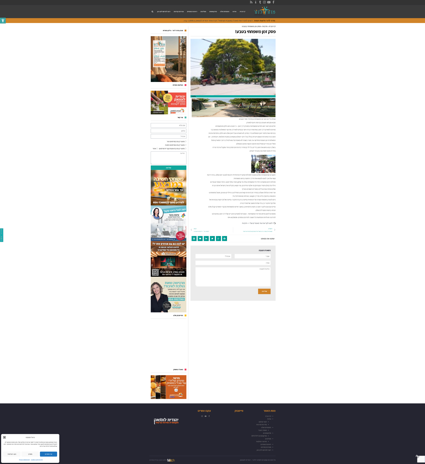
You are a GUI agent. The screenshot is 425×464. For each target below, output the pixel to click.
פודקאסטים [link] (267, 433)
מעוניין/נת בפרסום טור (176, 141)
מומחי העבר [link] (262, 430)
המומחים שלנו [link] (266, 427)
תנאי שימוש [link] (263, 422)
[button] (4, 437)
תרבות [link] (264, 26)
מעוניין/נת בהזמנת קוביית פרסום (172, 148)
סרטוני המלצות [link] (261, 441)
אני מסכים (48, 454)
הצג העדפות (12, 454)
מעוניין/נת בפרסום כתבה (175, 145)
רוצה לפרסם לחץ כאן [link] (264, 450)
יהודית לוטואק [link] (245, 460)
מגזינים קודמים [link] (266, 447)
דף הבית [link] (272, 26)
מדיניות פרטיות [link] (261, 425)
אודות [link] (269, 419)
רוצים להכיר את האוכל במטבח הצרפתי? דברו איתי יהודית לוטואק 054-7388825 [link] (218, 20)
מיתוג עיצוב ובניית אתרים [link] (158, 460)
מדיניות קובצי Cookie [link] (37, 459)
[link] (3, 20)
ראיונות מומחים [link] (266, 444)
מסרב (30, 454)
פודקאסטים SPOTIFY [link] (259, 436)
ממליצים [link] (268, 439)
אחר (154, 148)
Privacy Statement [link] (24, 459)
